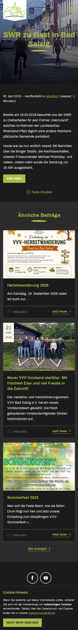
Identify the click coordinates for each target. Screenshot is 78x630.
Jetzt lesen (59, 311)
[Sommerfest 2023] (39, 467)
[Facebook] (32, 578)
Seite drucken (41, 192)
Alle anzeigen (37, 548)
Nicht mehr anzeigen (22, 622)
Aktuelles (52, 96)
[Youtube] (45, 578)
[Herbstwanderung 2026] (39, 254)
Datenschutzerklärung (42, 613)
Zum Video (14, 178)
